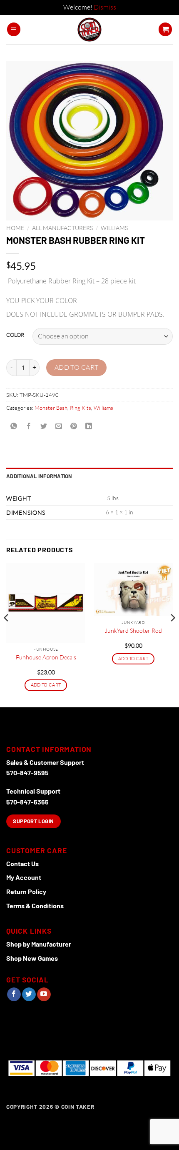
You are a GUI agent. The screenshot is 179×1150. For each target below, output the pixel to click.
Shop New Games (32, 958)
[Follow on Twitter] (29, 994)
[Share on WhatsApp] (14, 426)
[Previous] (7, 634)
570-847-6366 (27, 802)
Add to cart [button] (46, 685)
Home (15, 227)
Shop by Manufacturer (38, 944)
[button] (13, 29)
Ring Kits (80, 407)
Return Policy (26, 891)
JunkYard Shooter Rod (133, 630)
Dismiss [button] (105, 7)
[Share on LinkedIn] (89, 426)
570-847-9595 (27, 773)
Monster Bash (51, 407)
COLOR (15, 335)
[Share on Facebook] (29, 426)
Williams (114, 227)
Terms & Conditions (35, 905)
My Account (23, 877)
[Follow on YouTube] (44, 994)
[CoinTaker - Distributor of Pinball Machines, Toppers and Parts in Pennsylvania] (90, 29)
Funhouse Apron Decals (46, 657)
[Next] (172, 634)
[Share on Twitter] (44, 426)
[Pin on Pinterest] (74, 426)
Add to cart (77, 367)
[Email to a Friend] (59, 426)
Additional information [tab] (39, 476)
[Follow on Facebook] (14, 994)
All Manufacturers (62, 227)
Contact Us (22, 863)
